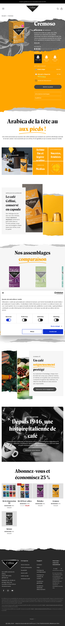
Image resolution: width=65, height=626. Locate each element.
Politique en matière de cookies (40, 576)
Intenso (9, 529)
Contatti (39, 565)
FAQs (38, 567)
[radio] (36, 69)
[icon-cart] (61, 8)
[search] (58, 8)
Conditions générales (40, 582)
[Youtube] (12, 590)
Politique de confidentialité (41, 571)
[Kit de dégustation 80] (9, 491)
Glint (57, 623)
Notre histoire (25, 565)
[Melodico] (40, 491)
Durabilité (24, 570)
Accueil (4, 16)
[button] (48, 87)
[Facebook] (3, 590)
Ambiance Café (25, 579)
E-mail (55, 569)
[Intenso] (9, 518)
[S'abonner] (61, 569)
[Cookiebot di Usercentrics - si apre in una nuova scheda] (55, 293)
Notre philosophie (26, 567)
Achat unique (41, 69)
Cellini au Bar (25, 576)
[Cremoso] (55, 491)
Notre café (24, 573)
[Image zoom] (16, 32)
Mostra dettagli (55, 326)
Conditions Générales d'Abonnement (41, 587)
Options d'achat (40, 66)
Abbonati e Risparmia (43, 75)
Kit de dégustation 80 (9, 502)
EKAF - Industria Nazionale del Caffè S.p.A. (23, 623)
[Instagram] (8, 590)
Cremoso (56, 501)
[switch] (24, 320)
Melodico (40, 501)
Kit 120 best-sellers (25, 501)
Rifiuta (32, 331)
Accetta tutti (53, 331)
